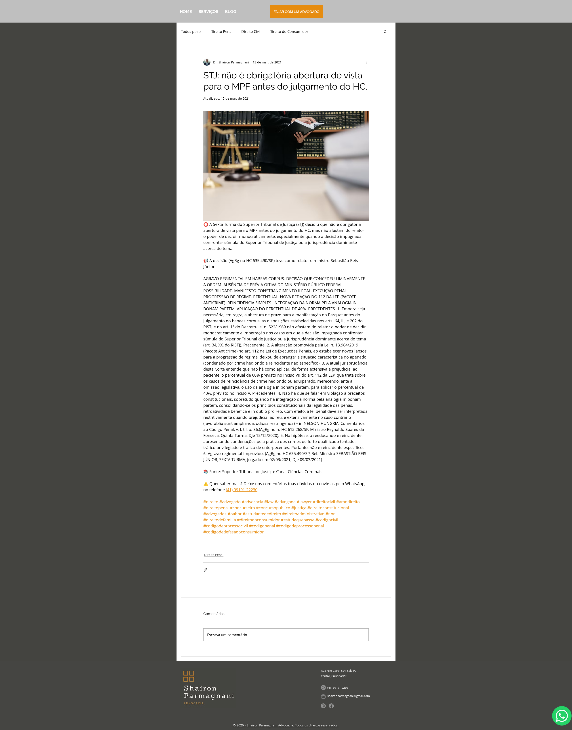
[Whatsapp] (323, 687)
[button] (385, 31)
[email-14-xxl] (323, 696)
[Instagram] (323, 705)
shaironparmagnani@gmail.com (348, 696)
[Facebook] (331, 705)
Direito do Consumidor (288, 31)
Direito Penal (221, 31)
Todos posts (191, 31)
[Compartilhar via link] (205, 570)
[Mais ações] (366, 62)
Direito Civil (251, 31)
